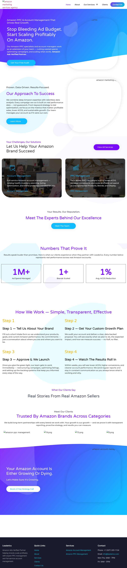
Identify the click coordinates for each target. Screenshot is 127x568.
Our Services (89, 4)
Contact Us (117, 4)
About (77, 4)
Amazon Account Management (78, 550)
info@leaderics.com (111, 554)
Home (68, 4)
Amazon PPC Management (77, 554)
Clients (105, 4)
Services (37, 558)
